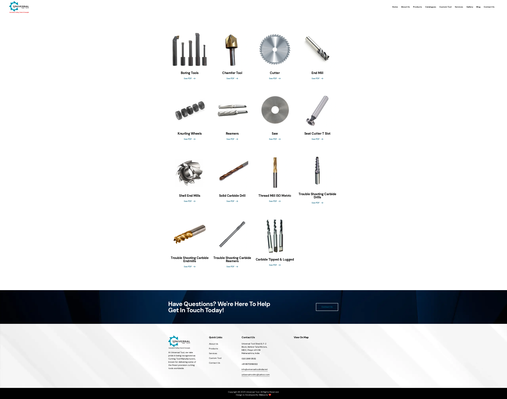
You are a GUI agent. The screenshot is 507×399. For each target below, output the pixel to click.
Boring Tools (190, 73)
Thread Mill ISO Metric (274, 195)
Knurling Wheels (190, 133)
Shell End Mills (189, 195)
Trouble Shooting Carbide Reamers (232, 259)
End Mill (317, 73)
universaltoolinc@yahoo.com (256, 374)
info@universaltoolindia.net (255, 369)
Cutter (275, 73)
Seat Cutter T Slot (317, 133)
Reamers (232, 133)
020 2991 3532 (249, 358)
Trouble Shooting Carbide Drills (317, 195)
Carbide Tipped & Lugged (275, 259)
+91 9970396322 (250, 364)
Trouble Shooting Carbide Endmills (189, 259)
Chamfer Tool (232, 73)
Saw (275, 133)
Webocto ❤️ (265, 394)
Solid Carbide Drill (232, 195)
